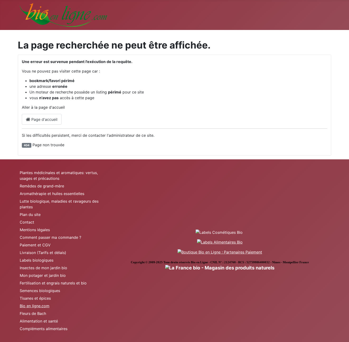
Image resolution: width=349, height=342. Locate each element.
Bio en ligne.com (34, 305)
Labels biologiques (36, 260)
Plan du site (30, 214)
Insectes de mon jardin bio (43, 267)
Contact (27, 222)
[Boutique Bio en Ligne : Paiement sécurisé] (220, 251)
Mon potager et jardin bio (43, 275)
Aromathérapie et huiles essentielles (52, 193)
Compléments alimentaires (43, 328)
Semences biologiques (40, 290)
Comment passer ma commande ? (50, 237)
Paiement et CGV (35, 245)
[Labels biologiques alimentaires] (220, 241)
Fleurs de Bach (33, 313)
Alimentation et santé (39, 321)
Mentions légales (35, 229)
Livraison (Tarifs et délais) (43, 252)
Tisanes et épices (35, 298)
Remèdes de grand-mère (42, 186)
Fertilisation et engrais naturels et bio (53, 283)
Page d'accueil (43, 119)
